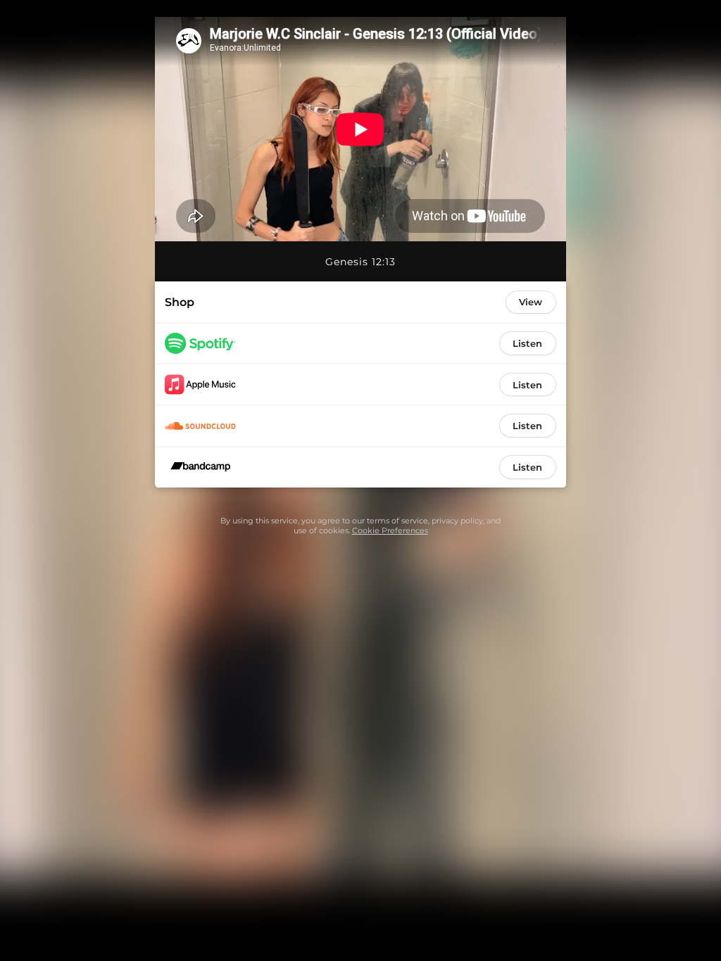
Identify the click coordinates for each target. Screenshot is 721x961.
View (530, 301)
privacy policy (457, 521)
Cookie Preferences (390, 530)
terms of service (397, 521)
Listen (527, 343)
